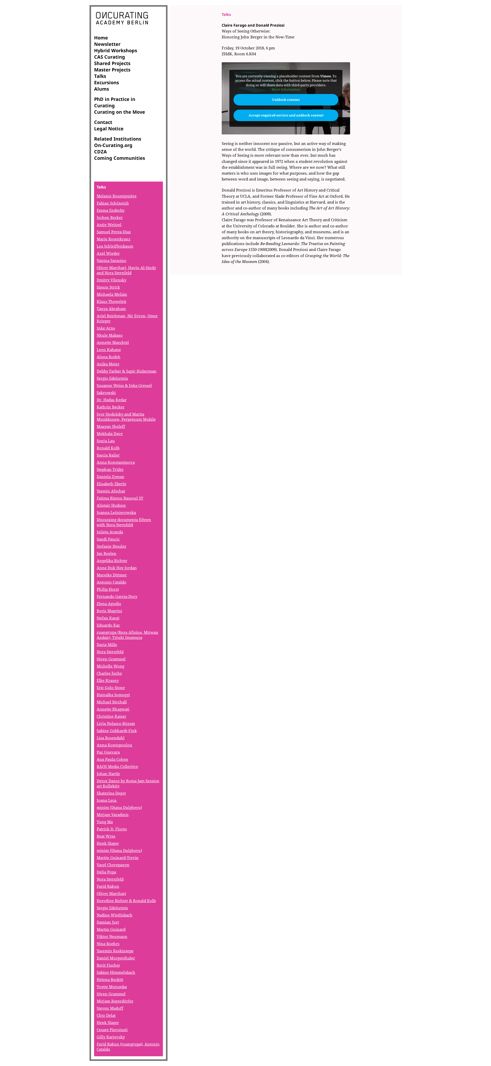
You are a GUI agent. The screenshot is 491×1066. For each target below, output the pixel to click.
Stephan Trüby (110, 469)
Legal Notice (109, 128)
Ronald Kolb (108, 447)
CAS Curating (109, 57)
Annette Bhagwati (113, 709)
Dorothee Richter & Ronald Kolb (126, 900)
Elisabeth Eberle (111, 483)
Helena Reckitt (110, 979)
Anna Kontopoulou (114, 744)
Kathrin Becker (111, 406)
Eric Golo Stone (111, 687)
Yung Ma (105, 821)
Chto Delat (106, 1015)
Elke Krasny (108, 680)
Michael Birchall (112, 701)
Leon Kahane (109, 349)
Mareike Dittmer (112, 574)
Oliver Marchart (111, 893)
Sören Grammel (111, 658)
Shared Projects (112, 63)
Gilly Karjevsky (111, 1036)
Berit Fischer (108, 965)
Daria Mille (107, 644)
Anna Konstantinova (116, 462)
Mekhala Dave (110, 433)
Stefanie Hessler (111, 546)
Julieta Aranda (110, 531)
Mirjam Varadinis (113, 814)
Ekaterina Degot (111, 793)
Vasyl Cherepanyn (113, 864)
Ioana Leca (107, 800)
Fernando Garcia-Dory (117, 596)
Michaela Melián (112, 294)
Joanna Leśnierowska (116, 512)
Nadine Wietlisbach (114, 914)
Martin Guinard (111, 929)
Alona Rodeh (108, 356)
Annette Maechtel (113, 342)
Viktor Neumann (112, 936)
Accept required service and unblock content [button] (286, 115)
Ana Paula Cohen (112, 759)
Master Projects (112, 69)
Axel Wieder (108, 253)
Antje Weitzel (109, 224)
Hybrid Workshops (115, 50)
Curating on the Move (119, 112)
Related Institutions (117, 138)
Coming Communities (119, 158)
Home (101, 37)
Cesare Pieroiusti (112, 1029)
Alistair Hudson (111, 505)
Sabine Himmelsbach (116, 972)
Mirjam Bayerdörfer (115, 1001)
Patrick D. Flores (112, 828)
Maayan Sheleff (111, 426)
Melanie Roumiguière (117, 195)
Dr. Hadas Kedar (112, 399)
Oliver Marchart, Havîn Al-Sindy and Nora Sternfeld (126, 270)
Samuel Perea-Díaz (114, 231)
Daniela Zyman (110, 476)
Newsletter (107, 44)
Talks (100, 76)
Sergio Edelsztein (112, 378)
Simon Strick (108, 287)
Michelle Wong (110, 666)
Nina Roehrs (108, 943)
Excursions (106, 82)
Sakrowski (106, 392)
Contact (103, 122)
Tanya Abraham (111, 308)
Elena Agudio (109, 603)
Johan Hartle (108, 773)
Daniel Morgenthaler (116, 958)
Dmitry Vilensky (111, 279)
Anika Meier (108, 363)
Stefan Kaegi (108, 617)
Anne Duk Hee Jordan (117, 567)
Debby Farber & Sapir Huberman (127, 371)
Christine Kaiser (111, 716)
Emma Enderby (111, 210)
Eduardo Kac (108, 625)
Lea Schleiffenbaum (115, 246)
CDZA (100, 151)
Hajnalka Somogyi (113, 694)
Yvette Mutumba (112, 986)
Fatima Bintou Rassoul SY (120, 498)
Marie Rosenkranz (113, 238)
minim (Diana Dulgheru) (119, 807)
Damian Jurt (108, 922)
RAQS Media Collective (117, 766)
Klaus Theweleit (111, 301)
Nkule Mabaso (110, 335)
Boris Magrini (109, 610)
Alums (101, 89)
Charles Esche (109, 673)
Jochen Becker (110, 217)
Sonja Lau (106, 440)
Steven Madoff (110, 1008)
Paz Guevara (108, 752)
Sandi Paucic (108, 539)
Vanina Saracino (111, 260)
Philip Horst (108, 589)
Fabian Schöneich (113, 203)
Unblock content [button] (286, 99)
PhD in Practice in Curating (114, 102)
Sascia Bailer (108, 455)
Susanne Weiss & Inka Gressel (124, 385)
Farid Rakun (108, 886)
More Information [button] (286, 89)
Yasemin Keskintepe (115, 950)
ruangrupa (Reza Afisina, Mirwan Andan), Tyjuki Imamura (127, 635)
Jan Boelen (106, 553)
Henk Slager (108, 843)
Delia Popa (106, 871)
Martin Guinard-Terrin (118, 857)
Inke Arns (106, 328)
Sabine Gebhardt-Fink (117, 730)
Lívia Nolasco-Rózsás (116, 723)
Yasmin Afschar (111, 490)
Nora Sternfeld (110, 651)
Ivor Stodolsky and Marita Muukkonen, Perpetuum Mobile (126, 416)
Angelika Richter (112, 560)
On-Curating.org (113, 145)
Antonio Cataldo (111, 582)
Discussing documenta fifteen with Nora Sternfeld (124, 522)
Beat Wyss (106, 836)
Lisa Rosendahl (111, 737)
